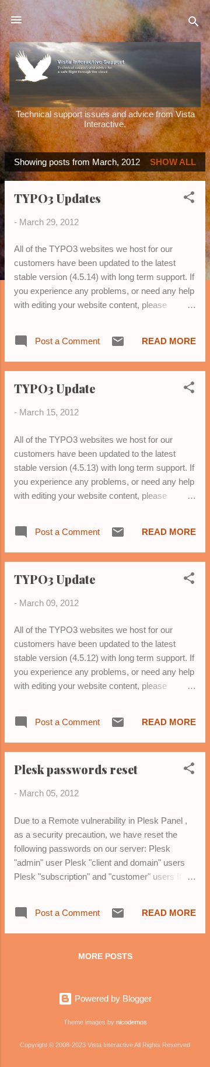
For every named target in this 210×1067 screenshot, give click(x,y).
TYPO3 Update (54, 388)
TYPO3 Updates (57, 198)
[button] (189, 199)
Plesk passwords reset (76, 769)
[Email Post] (118, 345)
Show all (173, 162)
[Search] (194, 23)
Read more (169, 341)
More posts (105, 956)
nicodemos (131, 1022)
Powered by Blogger (112, 998)
